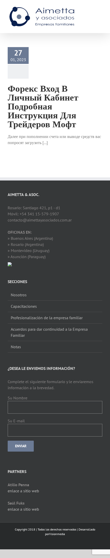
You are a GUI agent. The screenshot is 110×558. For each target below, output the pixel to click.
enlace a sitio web (23, 490)
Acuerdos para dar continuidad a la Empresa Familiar (49, 332)
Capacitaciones (24, 306)
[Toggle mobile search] (91, 7)
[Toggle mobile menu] (100, 7)
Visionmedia (57, 534)
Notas (16, 346)
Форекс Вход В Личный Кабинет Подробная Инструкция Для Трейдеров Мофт (43, 105)
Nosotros (19, 294)
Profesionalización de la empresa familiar (47, 317)
